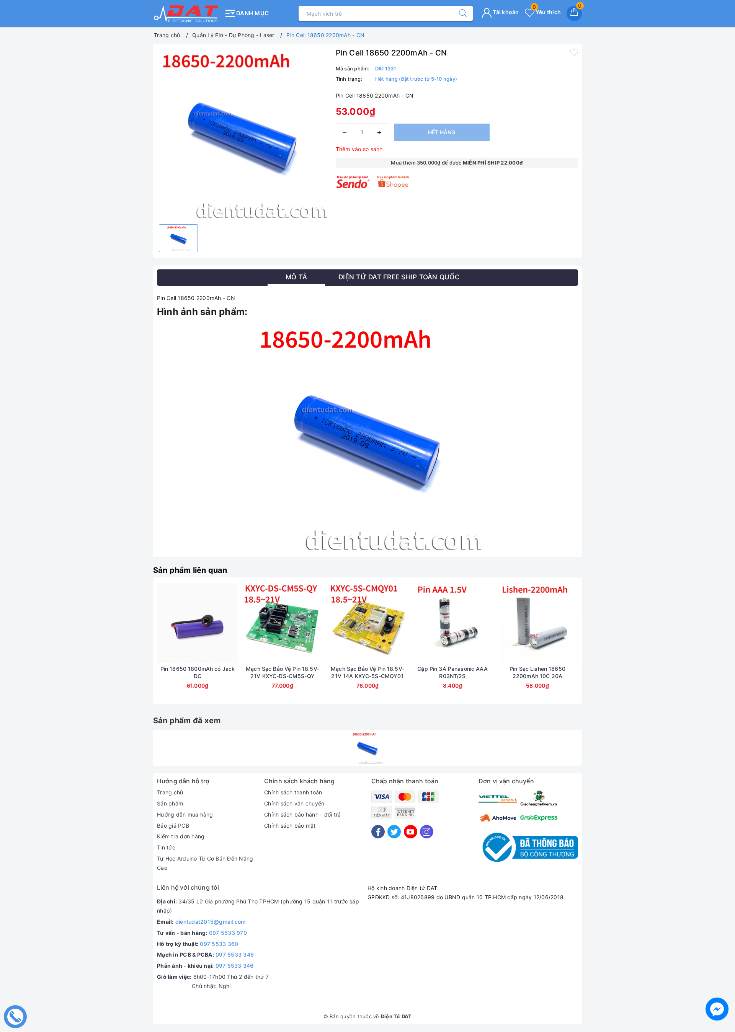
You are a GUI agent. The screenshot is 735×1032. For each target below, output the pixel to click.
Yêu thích (546, 12)
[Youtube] (410, 831)
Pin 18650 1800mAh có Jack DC (197, 672)
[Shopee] (393, 182)
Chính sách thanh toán (293, 792)
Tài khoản (505, 12)
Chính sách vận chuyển (294, 803)
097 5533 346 (235, 954)
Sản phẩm (170, 803)
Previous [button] (136, 646)
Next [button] (599, 646)
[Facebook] (378, 831)
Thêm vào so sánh (359, 149)
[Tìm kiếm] (459, 13)
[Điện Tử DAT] (186, 13)
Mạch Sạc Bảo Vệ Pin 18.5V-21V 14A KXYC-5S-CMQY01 (367, 672)
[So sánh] (233, 623)
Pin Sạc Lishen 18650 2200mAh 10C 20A (537, 672)
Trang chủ (170, 792)
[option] (242, 132)
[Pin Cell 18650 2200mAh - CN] (367, 748)
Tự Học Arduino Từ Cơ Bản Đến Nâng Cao (205, 863)
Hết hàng (441, 132)
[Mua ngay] (161, 623)
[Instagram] (426, 831)
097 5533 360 (219, 944)
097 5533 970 (228, 932)
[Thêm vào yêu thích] (574, 52)
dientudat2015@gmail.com (210, 921)
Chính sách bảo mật (290, 825)
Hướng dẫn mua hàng (185, 814)
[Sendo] (353, 182)
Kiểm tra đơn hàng (180, 836)
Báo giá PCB (173, 825)
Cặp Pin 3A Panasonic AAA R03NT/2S (452, 672)
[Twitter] (394, 831)
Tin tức (166, 847)
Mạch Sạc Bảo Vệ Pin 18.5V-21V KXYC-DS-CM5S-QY (282, 672)
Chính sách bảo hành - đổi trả (302, 814)
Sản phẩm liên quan (190, 570)
